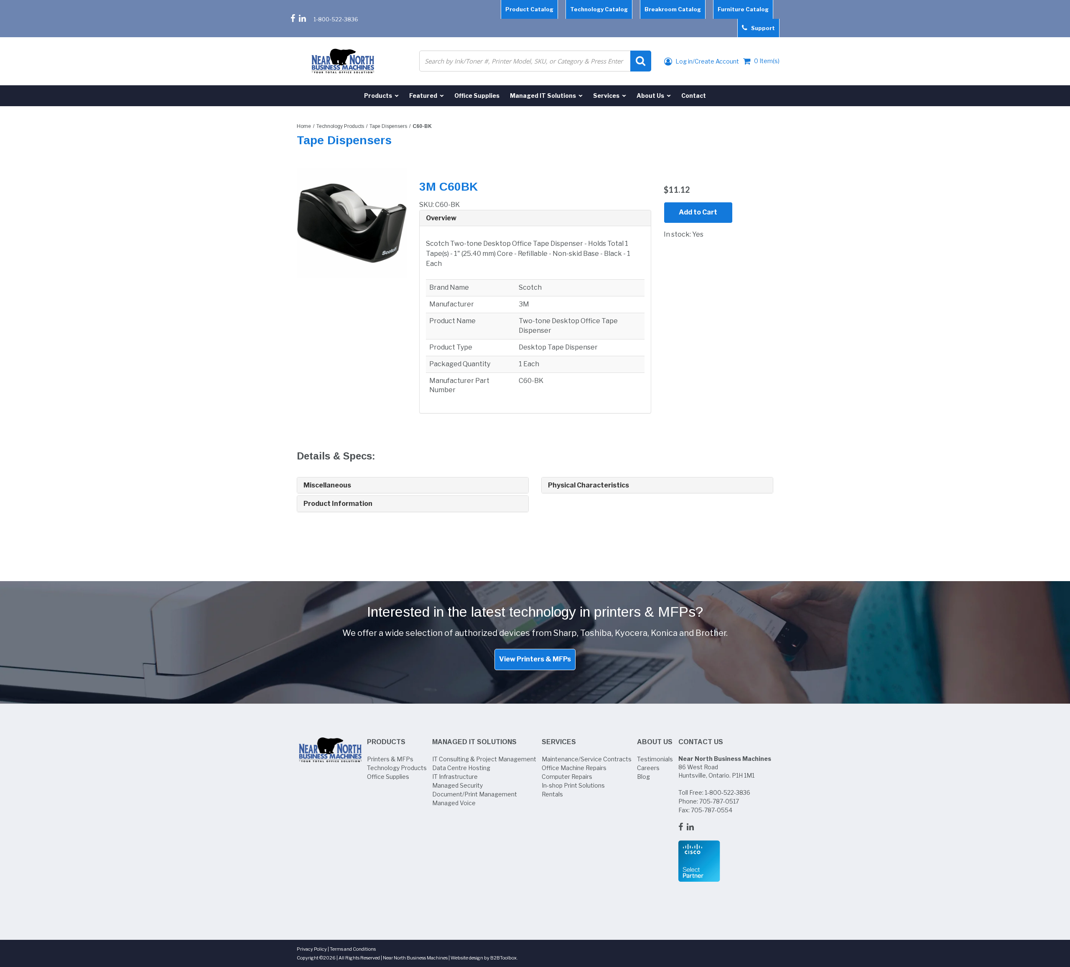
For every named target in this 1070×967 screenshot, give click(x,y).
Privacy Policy (312, 949)
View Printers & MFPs (535, 659)
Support (761, 28)
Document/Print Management (474, 794)
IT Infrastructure (455, 776)
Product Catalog (529, 9)
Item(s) (767, 60)
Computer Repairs (567, 776)
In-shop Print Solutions (573, 785)
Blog (643, 776)
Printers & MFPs (390, 759)
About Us (655, 741)
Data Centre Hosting (461, 767)
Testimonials (655, 759)
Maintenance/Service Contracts (587, 759)
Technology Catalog (599, 9)
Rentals (552, 794)
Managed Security (457, 785)
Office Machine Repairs (574, 767)
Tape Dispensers (388, 126)
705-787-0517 (719, 801)
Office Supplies (388, 776)
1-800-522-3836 (335, 19)
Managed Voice (454, 802)
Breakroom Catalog (673, 9)
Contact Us (700, 741)
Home (304, 126)
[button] (535, 218)
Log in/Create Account (706, 61)
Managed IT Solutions (474, 741)
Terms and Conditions (353, 949)
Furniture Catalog (743, 9)
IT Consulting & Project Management (484, 759)
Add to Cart (698, 212)
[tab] (535, 218)
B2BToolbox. (504, 958)
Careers (648, 767)
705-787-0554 (711, 810)
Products (386, 741)
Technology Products (340, 126)
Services (559, 741)
